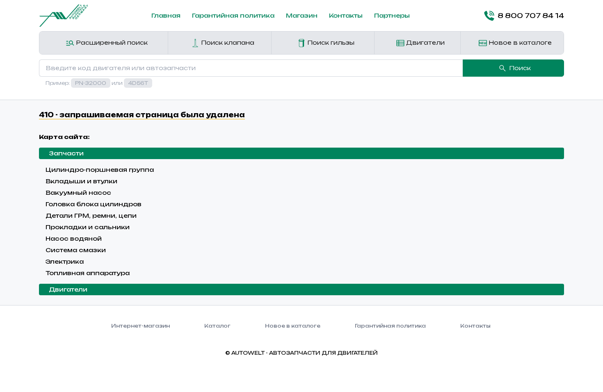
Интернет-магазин (140, 326)
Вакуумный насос (78, 192)
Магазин (301, 15)
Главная (165, 15)
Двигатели (424, 42)
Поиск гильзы (330, 42)
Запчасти (66, 153)
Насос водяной (74, 238)
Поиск (520, 67)
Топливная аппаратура (88, 272)
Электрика (65, 261)
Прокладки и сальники (88, 226)
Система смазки (76, 249)
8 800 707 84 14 (531, 15)
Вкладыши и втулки (81, 181)
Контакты (346, 15)
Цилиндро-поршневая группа (100, 169)
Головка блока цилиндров (94, 204)
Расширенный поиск (111, 42)
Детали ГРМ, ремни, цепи (91, 215)
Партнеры (392, 15)
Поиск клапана (226, 42)
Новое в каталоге (519, 42)
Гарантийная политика (233, 15)
